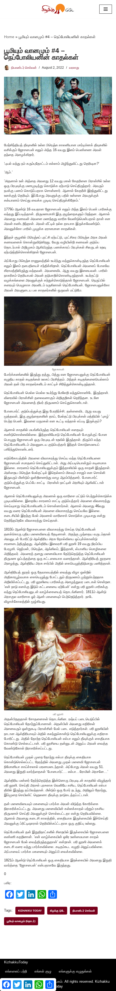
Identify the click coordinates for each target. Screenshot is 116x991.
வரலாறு (74, 67)
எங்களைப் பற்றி (16, 971)
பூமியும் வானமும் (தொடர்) (21, 921)
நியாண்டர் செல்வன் (24, 67)
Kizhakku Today (30, 910)
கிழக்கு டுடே (57, 910)
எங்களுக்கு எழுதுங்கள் (75, 971)
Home (9, 37)
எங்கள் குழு (43, 971)
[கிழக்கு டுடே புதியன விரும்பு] (58, 9)
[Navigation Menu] (105, 9)
